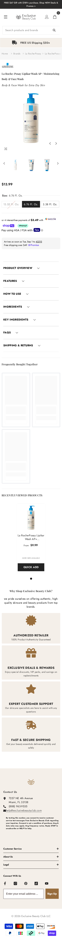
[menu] (5, 17)
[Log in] (47, 17)
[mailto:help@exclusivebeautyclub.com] (32, 834)
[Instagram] (16, 884)
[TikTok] (36, 884)
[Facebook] (5, 884)
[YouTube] (47, 884)
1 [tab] (31, 579)
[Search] (31, 30)
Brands (17, 53)
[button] (50, 144)
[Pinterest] (26, 884)
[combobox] (31, 30)
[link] (16, 410)
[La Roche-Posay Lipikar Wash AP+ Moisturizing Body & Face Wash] (31, 518)
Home (5, 53)
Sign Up (52, 893)
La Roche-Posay (33, 53)
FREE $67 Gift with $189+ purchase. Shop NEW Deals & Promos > (31, 4)
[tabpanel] (31, 43)
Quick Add (31, 567)
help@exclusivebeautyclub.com (24, 810)
